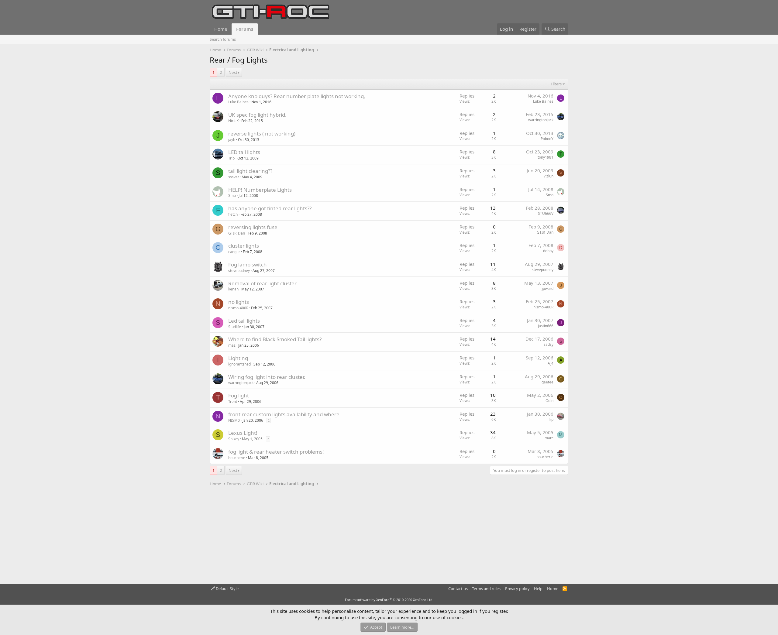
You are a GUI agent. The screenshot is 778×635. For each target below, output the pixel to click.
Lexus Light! (242, 432)
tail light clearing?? (250, 170)
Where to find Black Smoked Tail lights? (275, 339)
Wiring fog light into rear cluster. (266, 376)
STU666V (545, 213)
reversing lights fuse (252, 227)
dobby (548, 250)
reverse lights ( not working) (261, 133)
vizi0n (548, 176)
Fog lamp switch (247, 264)
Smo (232, 195)
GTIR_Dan (236, 233)
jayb (231, 139)
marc (549, 438)
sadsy (548, 344)
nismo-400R (238, 308)
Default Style (227, 588)
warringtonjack (540, 119)
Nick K (233, 120)
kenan (233, 289)
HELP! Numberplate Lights (260, 189)
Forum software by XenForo (389, 599)
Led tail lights (244, 320)
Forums (244, 29)
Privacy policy (517, 588)
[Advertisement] (389, 535)
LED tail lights (244, 152)
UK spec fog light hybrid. (257, 114)
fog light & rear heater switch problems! (276, 451)
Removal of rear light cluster (262, 283)
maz (232, 345)
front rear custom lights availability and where (283, 414)
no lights (238, 301)
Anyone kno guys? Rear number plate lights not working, (296, 96)
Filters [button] (556, 84)
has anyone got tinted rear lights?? (270, 208)
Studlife (234, 326)
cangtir (234, 251)
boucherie (236, 457)
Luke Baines (238, 102)
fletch (233, 214)
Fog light (238, 395)
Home (220, 29)
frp (551, 419)
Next (233, 72)
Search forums (223, 39)
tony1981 (545, 157)
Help (538, 588)
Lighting (238, 358)
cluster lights (243, 245)
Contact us (458, 588)
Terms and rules (486, 588)
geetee (547, 382)
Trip (231, 158)
